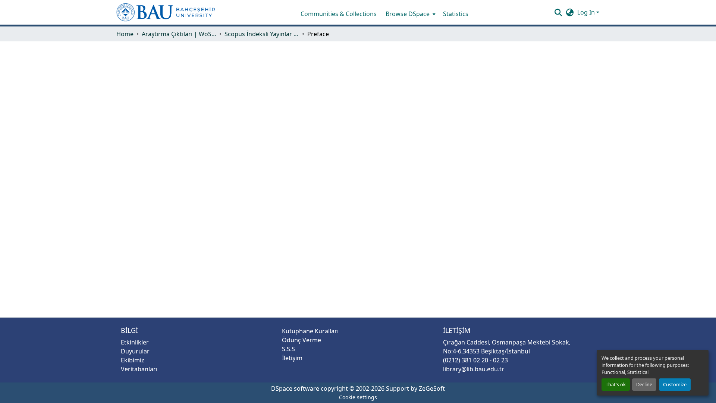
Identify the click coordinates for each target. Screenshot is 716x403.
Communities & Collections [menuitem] (339, 14)
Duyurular (135, 351)
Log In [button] (586, 12)
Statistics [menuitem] (455, 14)
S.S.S (288, 349)
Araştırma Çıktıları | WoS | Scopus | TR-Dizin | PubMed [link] (179, 34)
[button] (165, 12)
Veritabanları (139, 369)
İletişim (292, 358)
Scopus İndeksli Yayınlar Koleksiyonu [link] (261, 34)
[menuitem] (410, 13)
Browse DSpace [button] (408, 14)
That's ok (616, 384)
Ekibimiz (132, 360)
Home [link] (125, 34)
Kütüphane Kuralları (310, 331)
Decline (644, 384)
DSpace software (295, 388)
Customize (675, 384)
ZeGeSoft (432, 388)
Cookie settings (358, 397)
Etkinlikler (135, 342)
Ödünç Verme (301, 340)
